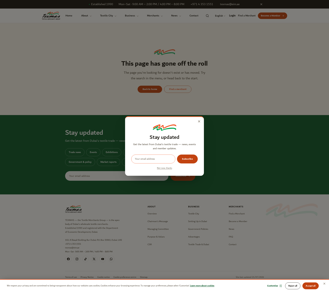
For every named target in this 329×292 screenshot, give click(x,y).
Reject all (292, 286)
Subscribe (187, 159)
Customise (272, 286)
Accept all (310, 286)
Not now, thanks (164, 168)
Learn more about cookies (202, 286)
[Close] (324, 283)
